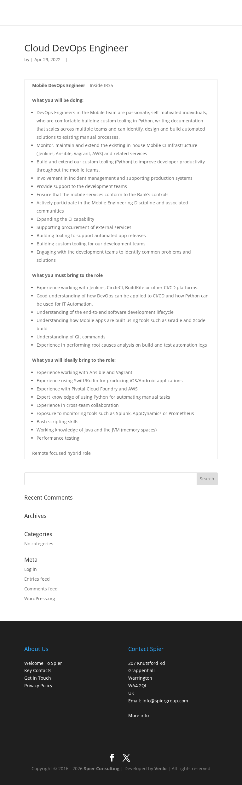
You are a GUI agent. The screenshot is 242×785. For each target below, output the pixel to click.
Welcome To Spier (43, 663)
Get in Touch (37, 678)
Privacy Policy (38, 685)
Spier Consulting (101, 768)
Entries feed (37, 579)
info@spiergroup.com (165, 701)
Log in (30, 569)
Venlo (160, 768)
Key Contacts (37, 670)
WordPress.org (39, 598)
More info (138, 715)
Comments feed (41, 589)
